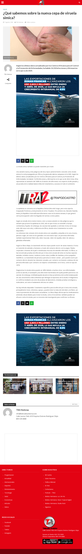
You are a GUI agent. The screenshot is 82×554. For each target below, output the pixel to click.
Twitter (6, 529)
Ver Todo (74, 404)
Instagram (7, 533)
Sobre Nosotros (50, 478)
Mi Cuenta (48, 475)
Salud (5, 9)
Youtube (7, 526)
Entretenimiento (9, 489)
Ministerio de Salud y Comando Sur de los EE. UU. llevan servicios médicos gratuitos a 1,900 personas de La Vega (41, 384)
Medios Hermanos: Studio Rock (55, 503)
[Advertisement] (47, 142)
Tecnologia (8, 493)
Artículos (7, 503)
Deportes (7, 486)
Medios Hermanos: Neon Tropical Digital (58, 500)
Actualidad (7, 478)
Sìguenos (48, 507)
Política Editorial (50, 482)
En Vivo (47, 486)
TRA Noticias (19, 22)
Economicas (8, 500)
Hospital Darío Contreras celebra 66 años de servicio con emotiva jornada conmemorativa (14, 384)
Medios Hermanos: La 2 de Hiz (55, 496)
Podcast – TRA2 (50, 493)
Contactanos (49, 489)
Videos (6, 507)
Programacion (9, 475)
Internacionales (9, 482)
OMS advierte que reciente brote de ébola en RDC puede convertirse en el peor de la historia (67, 384)
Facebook (7, 522)
